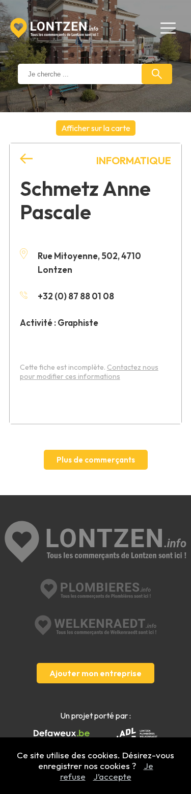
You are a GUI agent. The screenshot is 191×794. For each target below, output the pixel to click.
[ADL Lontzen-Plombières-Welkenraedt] (137, 734)
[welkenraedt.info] (95, 625)
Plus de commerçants (96, 460)
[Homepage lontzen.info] (54, 28)
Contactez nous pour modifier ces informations (89, 372)
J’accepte (112, 776)
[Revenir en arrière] (26, 158)
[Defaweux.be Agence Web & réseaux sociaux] (62, 733)
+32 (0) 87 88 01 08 (76, 296)
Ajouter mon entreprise (95, 673)
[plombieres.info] (95, 589)
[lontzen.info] (95, 543)
